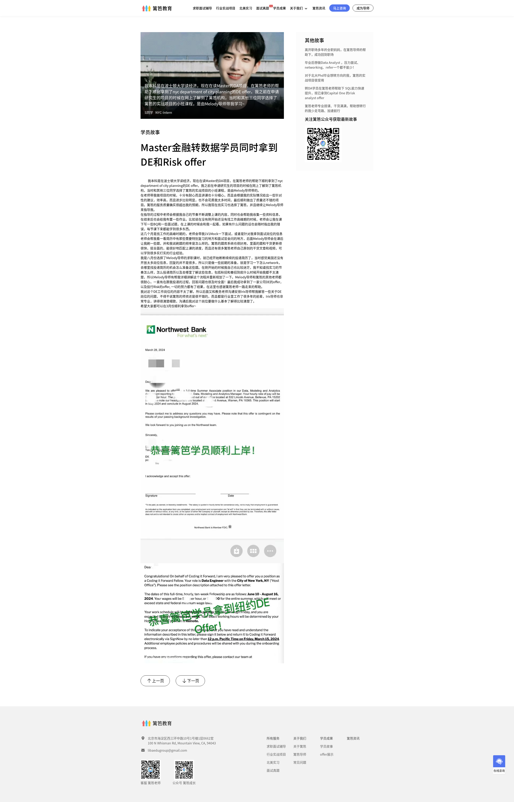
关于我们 (297, 8)
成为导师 (363, 8)
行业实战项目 (225, 8)
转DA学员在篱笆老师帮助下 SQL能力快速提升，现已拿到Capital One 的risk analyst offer (334, 93)
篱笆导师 (299, 754)
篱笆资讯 (318, 8)
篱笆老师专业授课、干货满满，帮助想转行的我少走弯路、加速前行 (335, 108)
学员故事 (326, 746)
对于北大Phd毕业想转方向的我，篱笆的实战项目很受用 (335, 77)
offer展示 (326, 754)
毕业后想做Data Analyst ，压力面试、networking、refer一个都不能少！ (332, 65)
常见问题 (299, 762)
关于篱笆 (299, 746)
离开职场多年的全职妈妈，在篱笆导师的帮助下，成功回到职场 (335, 52)
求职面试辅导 (202, 8)
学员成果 (279, 8)
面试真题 (262, 8)
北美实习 (245, 8)
